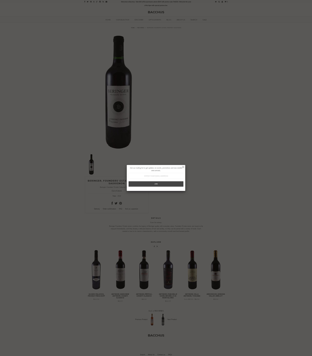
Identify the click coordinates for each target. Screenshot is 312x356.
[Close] (183, 167)
